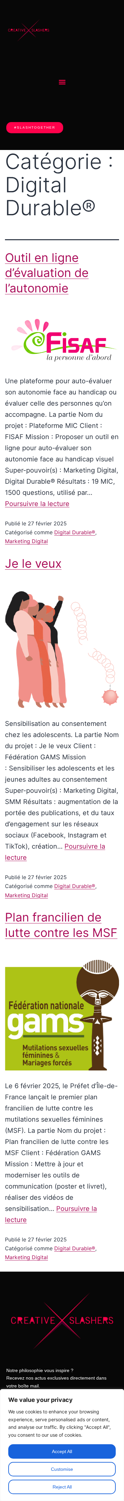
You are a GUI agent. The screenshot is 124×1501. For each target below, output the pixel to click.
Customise (62, 1469)
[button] (62, 82)
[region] (62, 1445)
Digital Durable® (74, 532)
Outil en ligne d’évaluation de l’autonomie (47, 273)
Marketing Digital (26, 541)
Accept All (62, 1451)
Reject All (62, 1487)
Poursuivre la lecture (37, 504)
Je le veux (33, 563)
